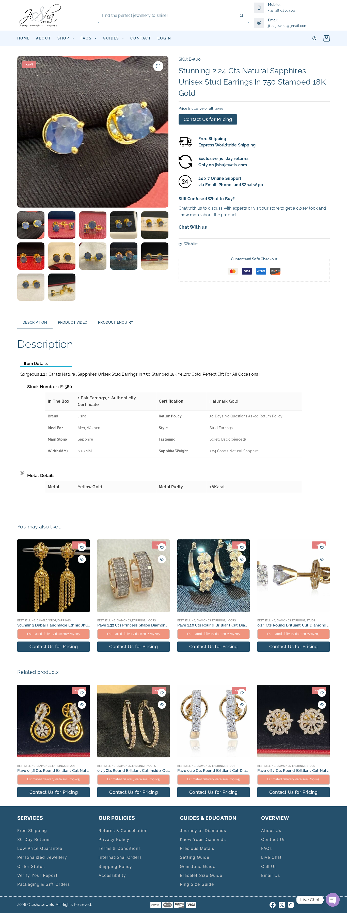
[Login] (314, 38)
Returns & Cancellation (123, 830)
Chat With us (193, 227)
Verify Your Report (37, 875)
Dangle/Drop (46, 620)
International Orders (120, 857)
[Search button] (241, 15)
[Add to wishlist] (82, 547)
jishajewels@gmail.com (287, 26)
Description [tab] (35, 322)
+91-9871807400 (281, 10)
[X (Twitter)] (282, 905)
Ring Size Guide (197, 884)
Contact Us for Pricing (208, 119)
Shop (63, 38)
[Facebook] (273, 905)
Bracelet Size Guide (201, 875)
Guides (111, 38)
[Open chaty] (333, 900)
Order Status (31, 866)
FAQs (86, 38)
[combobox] (166, 15)
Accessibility (112, 875)
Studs (311, 620)
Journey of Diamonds (203, 830)
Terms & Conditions (120, 848)
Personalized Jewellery (42, 857)
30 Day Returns (34, 839)
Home (23, 38)
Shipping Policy (115, 866)
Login (164, 38)
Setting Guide (194, 857)
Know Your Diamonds (203, 839)
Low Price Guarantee (39, 848)
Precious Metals (197, 848)
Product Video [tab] (73, 322)
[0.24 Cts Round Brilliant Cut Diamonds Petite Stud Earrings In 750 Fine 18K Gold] (293, 575)
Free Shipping (32, 830)
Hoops (151, 620)
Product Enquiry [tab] (115, 322)
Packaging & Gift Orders (43, 884)
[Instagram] (291, 905)
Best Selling (26, 620)
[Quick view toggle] (82, 559)
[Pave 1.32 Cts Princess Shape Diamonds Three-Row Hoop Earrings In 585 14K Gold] (133, 575)
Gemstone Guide (197, 866)
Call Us (269, 866)
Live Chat (271, 857)
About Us (271, 830)
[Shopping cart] (325, 38)
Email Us (270, 875)
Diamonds (124, 620)
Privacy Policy (114, 839)
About (43, 38)
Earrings (64, 620)
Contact (140, 38)
